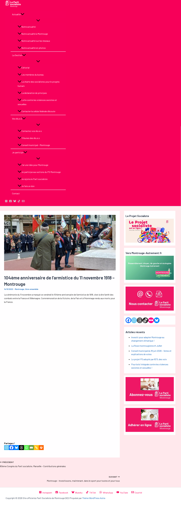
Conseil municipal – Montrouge (35, 145)
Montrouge (19, 289)
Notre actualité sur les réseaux (35, 40)
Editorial (25, 67)
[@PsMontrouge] (6, 201)
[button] (22, 14)
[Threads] (21, 447)
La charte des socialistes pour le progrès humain (39, 83)
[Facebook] (11, 447)
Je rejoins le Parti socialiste (34, 179)
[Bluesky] (16, 447)
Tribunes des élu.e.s (30, 138)
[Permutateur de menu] (38, 20)
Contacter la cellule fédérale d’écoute (38, 111)
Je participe (17, 152)
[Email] (31, 447)
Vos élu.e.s (17, 118)
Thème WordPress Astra (93, 498)
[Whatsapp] (26, 447)
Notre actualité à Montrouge (34, 33)
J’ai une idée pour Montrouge (34, 165)
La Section (17, 55)
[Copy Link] (36, 447)
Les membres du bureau (32, 74)
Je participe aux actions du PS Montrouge (41, 172)
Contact (16, 193)
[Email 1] (23, 201)
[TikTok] (19, 201)
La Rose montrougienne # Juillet (146, 345)
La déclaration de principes (34, 93)
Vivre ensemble (31, 289)
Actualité (16, 14)
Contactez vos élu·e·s (31, 131)
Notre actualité (28, 26)
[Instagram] (6, 447)
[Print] (41, 447)
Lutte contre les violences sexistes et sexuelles (37, 102)
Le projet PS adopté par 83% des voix (149, 359)
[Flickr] (151, 320)
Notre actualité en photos (33, 47)
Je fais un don (28, 186)
